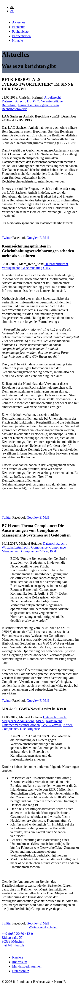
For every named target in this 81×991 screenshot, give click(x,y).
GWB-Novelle (51, 725)
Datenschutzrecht (13, 101)
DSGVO (33, 101)
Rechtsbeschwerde (14, 109)
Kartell (68, 725)
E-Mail (44, 238)
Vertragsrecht (11, 268)
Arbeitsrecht (52, 97)
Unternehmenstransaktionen (21, 725)
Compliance (39, 547)
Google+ (33, 238)
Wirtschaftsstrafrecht (15, 547)
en (12, 11)
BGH (53, 551)
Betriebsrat (9, 105)
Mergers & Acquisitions (18, 721)
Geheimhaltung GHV (36, 268)
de (12, 7)
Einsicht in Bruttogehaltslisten (38, 105)
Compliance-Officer (34, 551)
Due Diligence (30, 729)
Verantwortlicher (52, 101)
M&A (40, 721)
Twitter (6, 238)
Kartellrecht (54, 721)
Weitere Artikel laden (43, 927)
